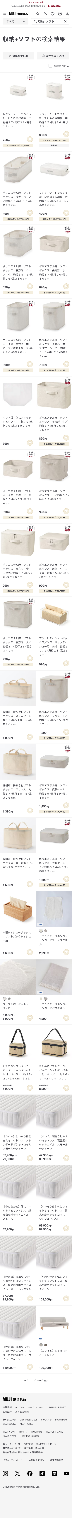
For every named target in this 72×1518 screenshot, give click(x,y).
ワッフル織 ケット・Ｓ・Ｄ (16, 1006)
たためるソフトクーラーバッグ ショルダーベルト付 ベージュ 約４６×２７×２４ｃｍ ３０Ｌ (54, 1072)
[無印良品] (14, 1399)
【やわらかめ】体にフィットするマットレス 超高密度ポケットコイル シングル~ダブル (53, 1213)
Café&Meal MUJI (28, 1419)
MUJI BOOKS (9, 1423)
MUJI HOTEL (26, 1423)
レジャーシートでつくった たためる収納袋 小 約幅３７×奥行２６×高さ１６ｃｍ (18, 120)
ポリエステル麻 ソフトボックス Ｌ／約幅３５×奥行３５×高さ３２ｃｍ (54, 495)
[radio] (41, 931)
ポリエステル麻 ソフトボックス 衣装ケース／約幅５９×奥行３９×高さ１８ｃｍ (53, 791)
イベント (19, 1407)
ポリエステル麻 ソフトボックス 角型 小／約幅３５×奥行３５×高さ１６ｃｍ (17, 497)
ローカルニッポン (37, 1407)
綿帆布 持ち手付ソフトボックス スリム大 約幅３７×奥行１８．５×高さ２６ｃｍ (17, 791)
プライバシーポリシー (14, 1460)
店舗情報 (7, 1407)
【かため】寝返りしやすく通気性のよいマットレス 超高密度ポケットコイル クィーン (17, 1353)
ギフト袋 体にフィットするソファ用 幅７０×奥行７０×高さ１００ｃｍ (18, 422)
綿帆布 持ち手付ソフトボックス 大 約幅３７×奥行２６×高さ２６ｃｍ (18, 863)
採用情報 (28, 1443)
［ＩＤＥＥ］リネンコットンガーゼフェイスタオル (53, 940)
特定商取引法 (56, 1460)
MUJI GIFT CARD (54, 1431)
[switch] (30, 139)
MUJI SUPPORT (57, 1407)
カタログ (23, 1431)
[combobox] (15, 21)
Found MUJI (61, 1419)
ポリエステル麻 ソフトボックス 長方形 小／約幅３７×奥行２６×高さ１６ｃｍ (53, 272)
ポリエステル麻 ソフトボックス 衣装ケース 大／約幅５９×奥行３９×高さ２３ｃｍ (53, 865)
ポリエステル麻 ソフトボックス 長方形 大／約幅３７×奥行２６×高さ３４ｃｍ (17, 644)
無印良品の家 (9, 1419)
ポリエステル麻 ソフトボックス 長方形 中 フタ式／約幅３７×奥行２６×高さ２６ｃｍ (18, 571)
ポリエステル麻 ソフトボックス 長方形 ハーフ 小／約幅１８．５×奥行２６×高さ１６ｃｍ (18, 272)
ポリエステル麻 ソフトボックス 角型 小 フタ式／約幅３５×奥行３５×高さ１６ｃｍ (54, 571)
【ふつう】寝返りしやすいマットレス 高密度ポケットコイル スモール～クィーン (53, 1142)
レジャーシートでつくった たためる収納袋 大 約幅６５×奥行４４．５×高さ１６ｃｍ (54, 199)
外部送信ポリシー (37, 1460)
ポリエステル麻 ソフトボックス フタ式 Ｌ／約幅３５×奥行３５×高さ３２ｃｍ (53, 718)
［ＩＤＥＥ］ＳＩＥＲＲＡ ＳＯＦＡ (53, 1352)
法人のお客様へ (10, 1435)
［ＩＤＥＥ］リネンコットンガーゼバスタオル (53, 1006)
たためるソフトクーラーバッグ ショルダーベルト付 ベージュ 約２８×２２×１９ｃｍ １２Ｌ (17, 1072)
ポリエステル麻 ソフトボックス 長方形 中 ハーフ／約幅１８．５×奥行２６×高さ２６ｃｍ (17, 346)
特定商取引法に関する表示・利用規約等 (23, 1452)
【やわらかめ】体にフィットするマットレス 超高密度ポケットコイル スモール (17, 1213)
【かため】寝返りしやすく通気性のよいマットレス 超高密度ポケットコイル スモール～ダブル (17, 1283)
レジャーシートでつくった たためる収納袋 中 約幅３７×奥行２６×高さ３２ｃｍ (54, 120)
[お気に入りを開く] (52, 12)
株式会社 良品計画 (34, 1448)
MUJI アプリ (9, 1431)
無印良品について (11, 1448)
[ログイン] (45, 12)
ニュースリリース (11, 1443)
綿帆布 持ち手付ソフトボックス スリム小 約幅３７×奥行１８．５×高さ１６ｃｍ (17, 718)
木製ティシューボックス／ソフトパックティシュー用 (17, 936)
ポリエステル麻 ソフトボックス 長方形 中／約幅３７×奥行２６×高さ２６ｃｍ (53, 424)
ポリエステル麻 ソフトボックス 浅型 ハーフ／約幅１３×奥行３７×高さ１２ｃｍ (17, 199)
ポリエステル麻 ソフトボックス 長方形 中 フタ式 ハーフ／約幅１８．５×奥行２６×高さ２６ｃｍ (53, 348)
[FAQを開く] (60, 12)
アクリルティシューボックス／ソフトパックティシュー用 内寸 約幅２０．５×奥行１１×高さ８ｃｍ (53, 646)
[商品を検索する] (38, 12)
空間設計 (7, 1411)
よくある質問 (22, 1411)
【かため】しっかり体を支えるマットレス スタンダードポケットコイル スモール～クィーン (18, 1142)
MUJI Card (36, 1431)
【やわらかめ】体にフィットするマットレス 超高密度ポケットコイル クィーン (53, 1283)
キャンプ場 (46, 1419)
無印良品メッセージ (46, 1443)
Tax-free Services (30, 1435)
